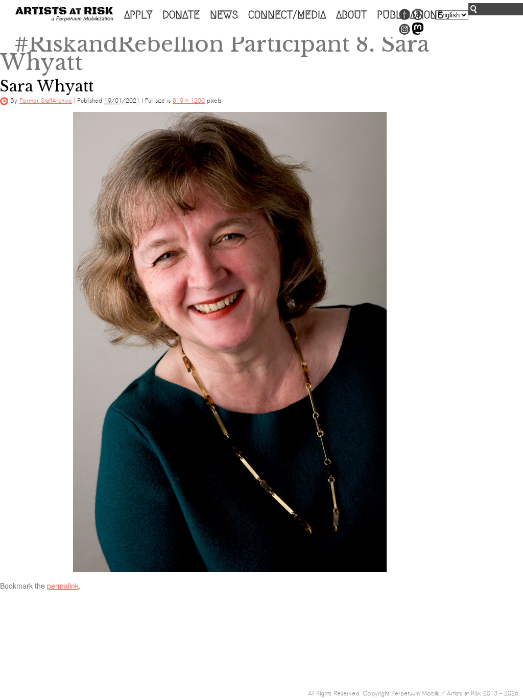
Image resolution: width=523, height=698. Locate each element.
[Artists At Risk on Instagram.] (404, 32)
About (351, 14)
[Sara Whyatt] (230, 342)
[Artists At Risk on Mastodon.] (417, 32)
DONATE (181, 14)
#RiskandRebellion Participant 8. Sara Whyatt (214, 53)
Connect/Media (287, 14)
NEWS (224, 14)
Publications (410, 14)
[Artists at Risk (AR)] (64, 14)
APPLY (138, 14)
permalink (63, 585)
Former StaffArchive (45, 100)
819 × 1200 (189, 100)
